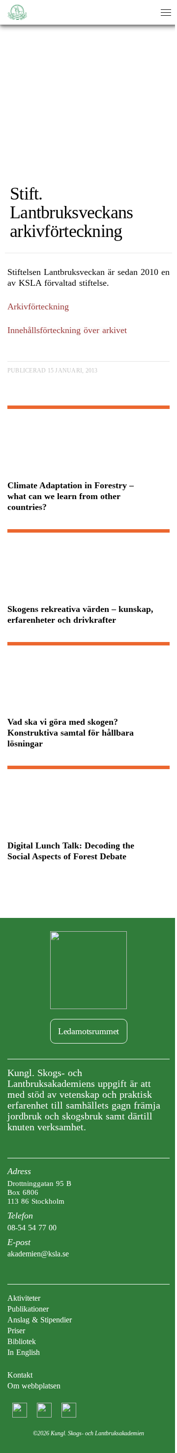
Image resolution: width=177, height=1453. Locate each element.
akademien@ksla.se (38, 1254)
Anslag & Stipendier (39, 1320)
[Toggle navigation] (166, 12)
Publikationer (28, 1309)
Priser (16, 1330)
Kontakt (19, 1375)
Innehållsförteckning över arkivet (67, 330)
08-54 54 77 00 (32, 1227)
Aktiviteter (23, 1298)
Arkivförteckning (38, 306)
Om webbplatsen (33, 1386)
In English (23, 1352)
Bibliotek (21, 1341)
